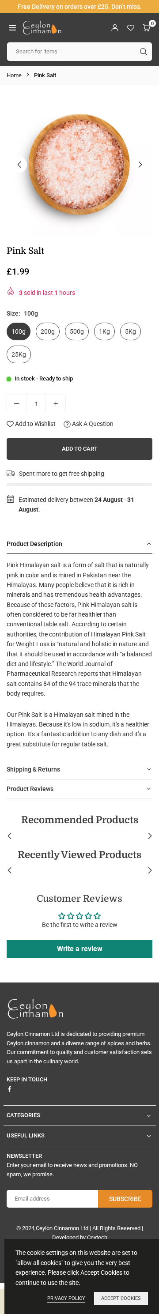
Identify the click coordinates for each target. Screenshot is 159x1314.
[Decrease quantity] (16, 403)
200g (48, 331)
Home (14, 75)
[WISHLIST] (131, 27)
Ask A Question (92, 423)
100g (18, 331)
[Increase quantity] (55, 403)
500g (77, 331)
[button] (12, 27)
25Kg (18, 354)
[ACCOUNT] (115, 27)
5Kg (130, 331)
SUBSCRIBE (125, 1198)
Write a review (79, 949)
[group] (79, 164)
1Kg (104, 331)
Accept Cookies (121, 1298)
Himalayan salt (40, 565)
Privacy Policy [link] (66, 1298)
